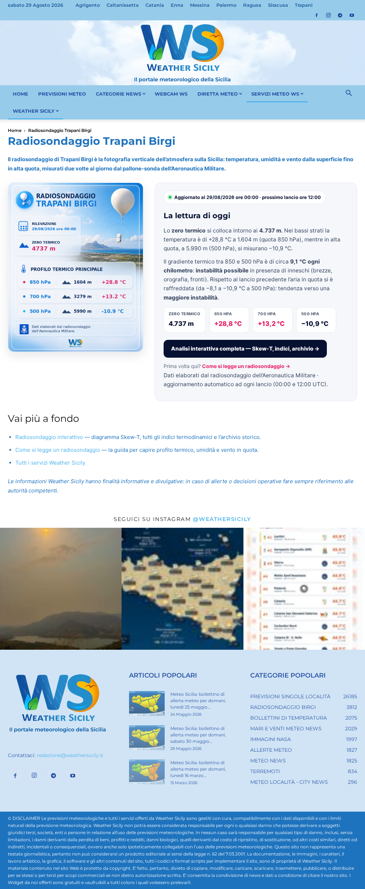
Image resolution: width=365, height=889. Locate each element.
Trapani (304, 5)
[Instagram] (328, 15)
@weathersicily (222, 519)
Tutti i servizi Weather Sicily (50, 462)
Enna (177, 5)
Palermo (226, 5)
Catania (154, 5)
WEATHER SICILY (34, 111)
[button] (348, 94)
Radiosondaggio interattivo (49, 437)
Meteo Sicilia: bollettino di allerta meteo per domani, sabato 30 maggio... (198, 735)
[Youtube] (351, 15)
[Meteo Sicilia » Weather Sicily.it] (182, 52)
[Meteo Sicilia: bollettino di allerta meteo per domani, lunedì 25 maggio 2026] (147, 703)
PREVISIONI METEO (62, 94)
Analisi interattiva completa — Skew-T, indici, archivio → (245, 348)
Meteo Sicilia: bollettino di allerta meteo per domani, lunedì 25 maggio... (198, 700)
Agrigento (88, 5)
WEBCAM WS (171, 94)
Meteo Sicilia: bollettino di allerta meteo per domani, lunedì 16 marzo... (198, 769)
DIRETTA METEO (217, 94)
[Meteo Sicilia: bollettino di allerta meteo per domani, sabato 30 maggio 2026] (147, 737)
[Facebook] (316, 15)
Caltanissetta (123, 5)
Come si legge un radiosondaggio (57, 449)
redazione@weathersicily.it (70, 755)
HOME (20, 94)
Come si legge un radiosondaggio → (246, 366)
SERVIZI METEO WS (275, 94)
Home (14, 130)
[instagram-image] (61, 588)
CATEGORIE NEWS (118, 94)
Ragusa (252, 5)
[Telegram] (340, 15)
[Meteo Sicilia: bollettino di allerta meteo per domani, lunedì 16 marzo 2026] (147, 772)
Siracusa (278, 5)
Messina (200, 5)
